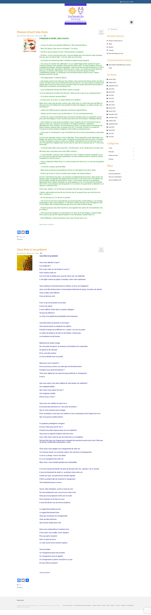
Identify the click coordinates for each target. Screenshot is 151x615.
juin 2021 (111, 133)
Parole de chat (21, 236)
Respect (111, 47)
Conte (110, 148)
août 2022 (111, 89)
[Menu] (131, 22)
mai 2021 (111, 136)
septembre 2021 (113, 124)
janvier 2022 (112, 111)
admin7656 (22, 35)
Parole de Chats (39, 35)
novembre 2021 (113, 117)
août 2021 (111, 127)
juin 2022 (111, 95)
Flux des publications (114, 173)
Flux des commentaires (115, 177)
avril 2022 (111, 101)
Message (111, 151)
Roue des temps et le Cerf (116, 53)
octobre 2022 (112, 82)
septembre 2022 (113, 85)
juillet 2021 (112, 130)
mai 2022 (111, 98)
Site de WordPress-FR (115, 180)
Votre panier (127, 1)
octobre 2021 (112, 120)
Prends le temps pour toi (115, 40)
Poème (19, 584)
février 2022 (112, 108)
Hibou (110, 44)
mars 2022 (112, 105)
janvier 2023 (112, 79)
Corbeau (111, 50)
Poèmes (37, 253)
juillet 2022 (112, 92)
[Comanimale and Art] (75, 14)
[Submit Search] (108, 29)
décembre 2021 (113, 114)
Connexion (112, 170)
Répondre (20, 239)
